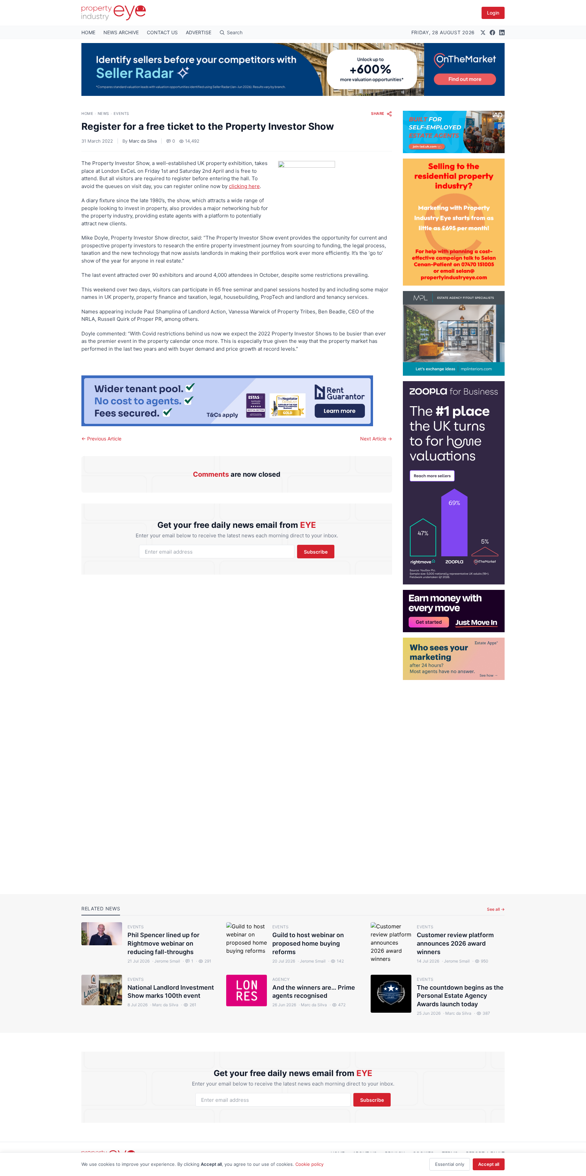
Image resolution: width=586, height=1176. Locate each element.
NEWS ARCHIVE (121, 32)
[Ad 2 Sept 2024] (454, 222)
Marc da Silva (143, 141)
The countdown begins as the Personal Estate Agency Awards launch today (460, 996)
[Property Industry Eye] (113, 12)
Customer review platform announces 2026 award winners (455, 943)
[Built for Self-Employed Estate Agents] (454, 132)
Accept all (488, 1164)
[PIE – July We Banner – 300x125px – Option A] (454, 611)
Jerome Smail (166, 961)
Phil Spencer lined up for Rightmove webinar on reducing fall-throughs (163, 943)
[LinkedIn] (502, 32)
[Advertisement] (454, 781)
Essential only (449, 1164)
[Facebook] (492, 32)
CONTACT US (162, 32)
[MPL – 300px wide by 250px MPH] (454, 333)
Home (87, 113)
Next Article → (376, 438)
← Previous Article (101, 438)
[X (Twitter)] (483, 32)
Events (121, 113)
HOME (88, 32)
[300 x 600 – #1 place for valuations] (454, 482)
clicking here (244, 186)
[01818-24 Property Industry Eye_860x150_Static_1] (236, 400)
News (103, 113)
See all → (496, 909)
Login (493, 13)
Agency (281, 979)
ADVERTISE (198, 32)
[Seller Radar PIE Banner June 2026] (293, 69)
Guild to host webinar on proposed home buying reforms (308, 943)
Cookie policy (309, 1164)
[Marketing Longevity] (454, 659)
